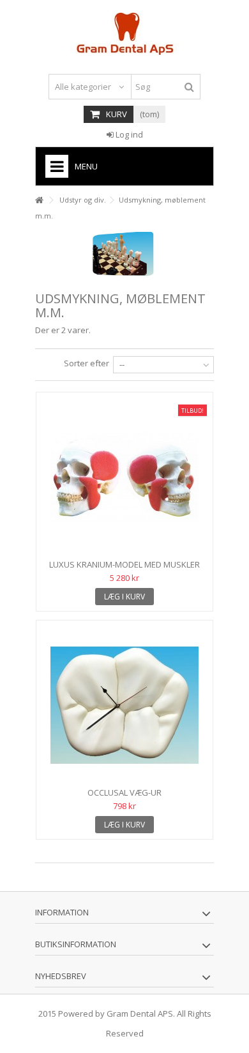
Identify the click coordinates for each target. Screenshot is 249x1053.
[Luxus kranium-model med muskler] (124, 477)
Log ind (128, 134)
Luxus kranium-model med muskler (124, 564)
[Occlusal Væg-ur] (124, 705)
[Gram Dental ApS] (124, 34)
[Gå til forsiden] (39, 200)
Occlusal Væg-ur (124, 792)
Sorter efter (86, 363)
